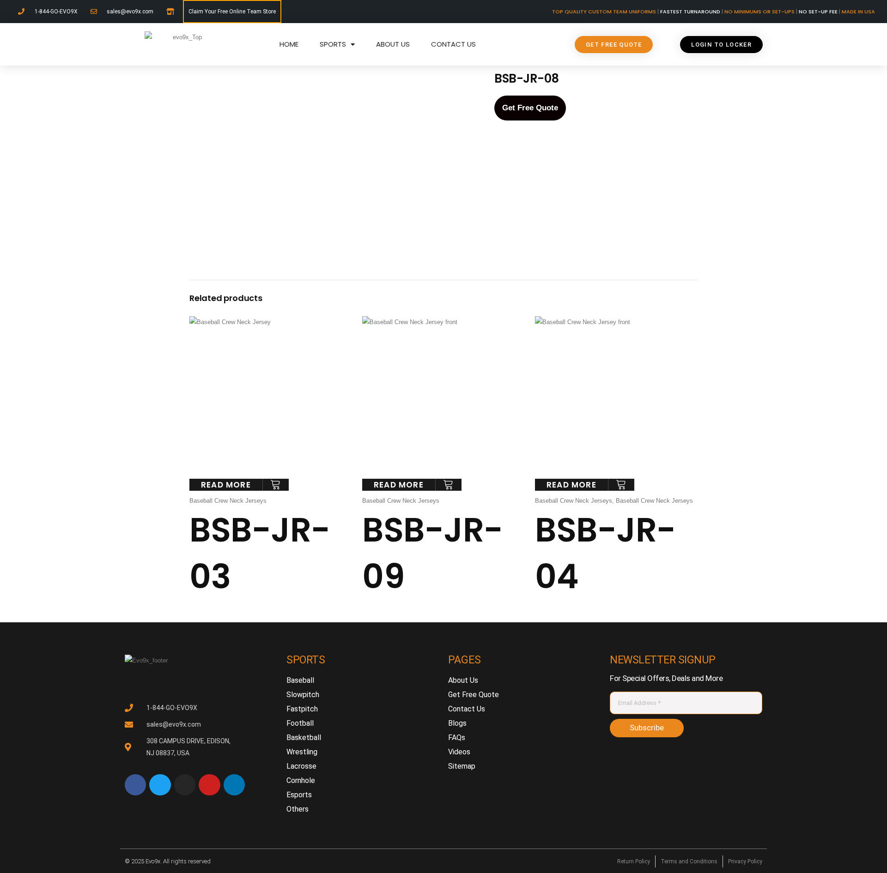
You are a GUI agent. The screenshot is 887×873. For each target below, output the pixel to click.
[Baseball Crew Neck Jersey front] (281, 117)
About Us (393, 44)
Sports (333, 44)
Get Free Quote (530, 107)
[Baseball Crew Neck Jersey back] (282, 213)
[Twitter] (159, 784)
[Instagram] (184, 784)
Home (288, 44)
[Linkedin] (234, 784)
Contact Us (453, 44)
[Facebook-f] (135, 784)
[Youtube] (209, 784)
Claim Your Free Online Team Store (232, 11)
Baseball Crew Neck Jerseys (228, 500)
